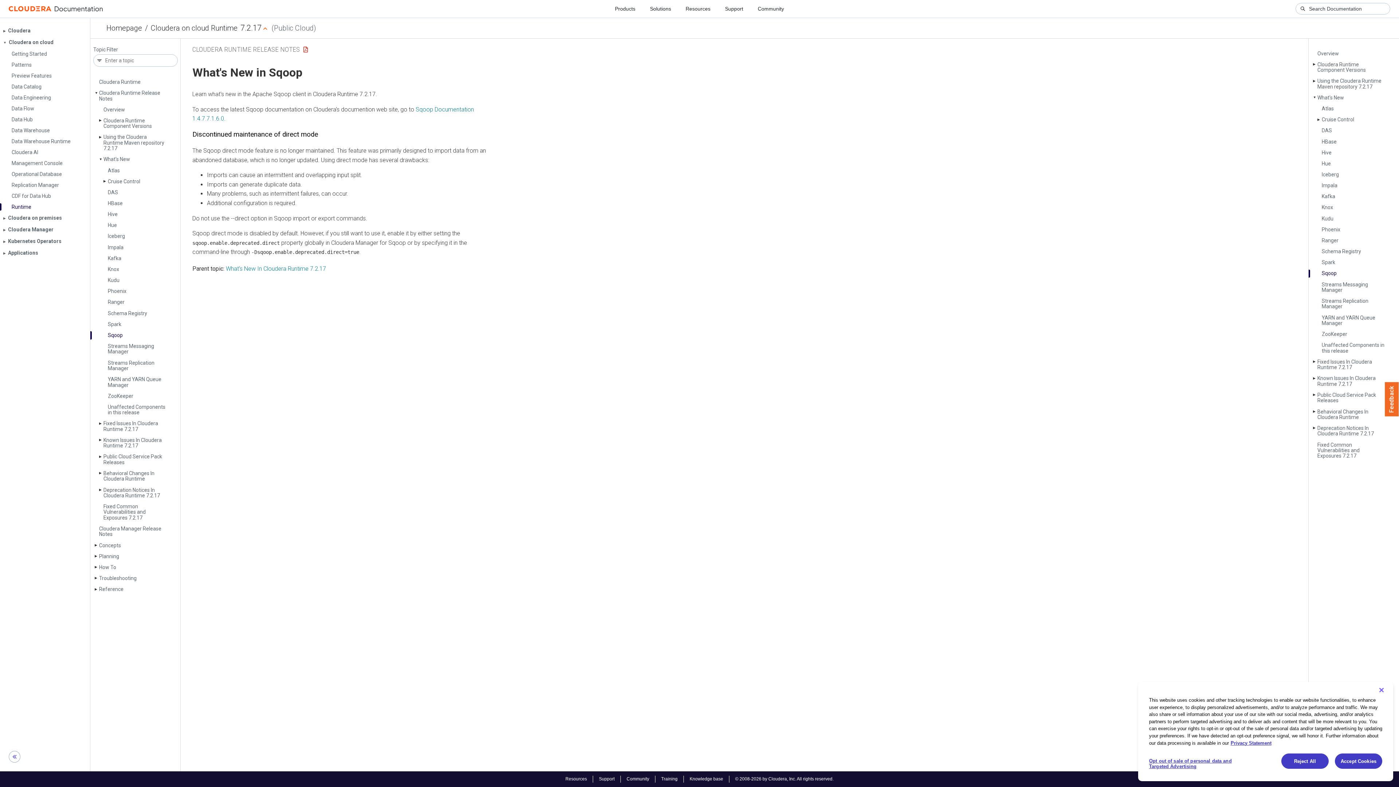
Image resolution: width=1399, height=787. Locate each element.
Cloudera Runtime (120, 82)
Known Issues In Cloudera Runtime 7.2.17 (132, 443)
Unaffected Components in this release (136, 409)
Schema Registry (127, 313)
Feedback (1391, 399)
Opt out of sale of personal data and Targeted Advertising (1190, 764)
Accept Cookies (1358, 761)
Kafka (114, 258)
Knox (113, 269)
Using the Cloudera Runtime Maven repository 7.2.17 (133, 142)
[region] (1265, 731)
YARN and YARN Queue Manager (134, 382)
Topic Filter (105, 49)
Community (771, 9)
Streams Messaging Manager (131, 349)
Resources (698, 9)
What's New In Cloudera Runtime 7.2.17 (276, 268)
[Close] (1381, 690)
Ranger (116, 302)
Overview (114, 110)
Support (734, 9)
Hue (112, 225)
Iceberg (116, 236)
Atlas (114, 170)
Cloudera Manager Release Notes (130, 531)
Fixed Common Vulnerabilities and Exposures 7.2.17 (124, 512)
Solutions (660, 9)
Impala (116, 247)
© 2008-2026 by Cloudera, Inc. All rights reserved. (784, 779)
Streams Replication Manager (131, 365)
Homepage (124, 28)
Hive (113, 214)
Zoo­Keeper (120, 396)
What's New (116, 159)
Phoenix (117, 291)
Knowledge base (706, 779)
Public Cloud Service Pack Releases (132, 459)
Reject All (1305, 761)
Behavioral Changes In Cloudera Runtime (128, 476)
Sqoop (115, 335)
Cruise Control (124, 181)
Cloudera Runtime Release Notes (129, 95)
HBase (115, 203)
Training (669, 779)
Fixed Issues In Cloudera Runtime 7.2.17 (130, 426)
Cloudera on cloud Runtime (194, 28)
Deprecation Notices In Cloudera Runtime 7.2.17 (131, 492)
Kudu (113, 280)
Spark (114, 324)
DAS (113, 192)
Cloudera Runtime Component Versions (127, 123)
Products (625, 9)
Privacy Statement (1251, 742)
